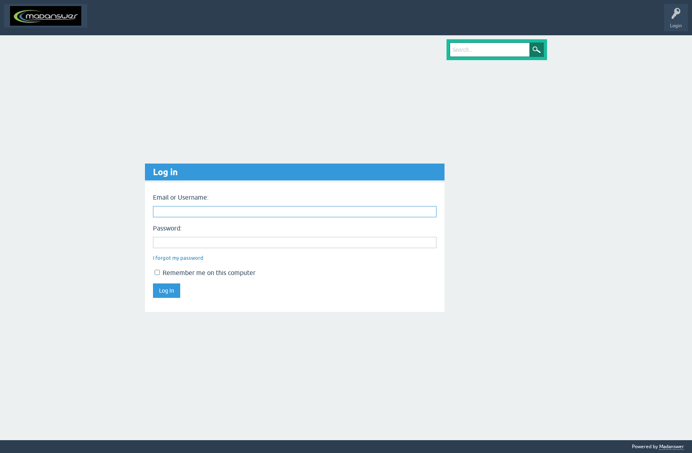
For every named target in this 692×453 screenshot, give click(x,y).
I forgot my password (178, 258)
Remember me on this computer (208, 272)
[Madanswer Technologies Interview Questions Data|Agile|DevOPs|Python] (45, 16)
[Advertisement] (295, 101)
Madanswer (671, 446)
